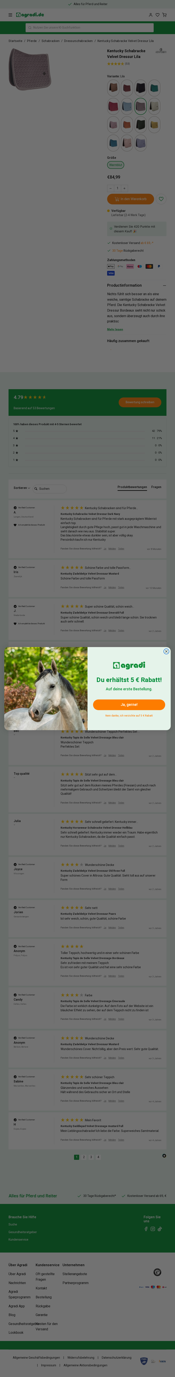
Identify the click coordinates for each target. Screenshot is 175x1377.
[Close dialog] (166, 651)
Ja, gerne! (129, 705)
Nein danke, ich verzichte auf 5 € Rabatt (129, 714)
